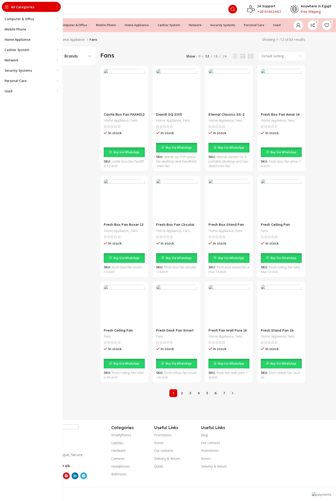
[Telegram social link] (83, 475)
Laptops (117, 443)
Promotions (163, 435)
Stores (159, 443)
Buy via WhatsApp (126, 152)
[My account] (298, 25)
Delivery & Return (167, 458)
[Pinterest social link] (66, 475)
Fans (134, 120)
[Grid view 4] (250, 56)
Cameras (118, 458)
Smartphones (121, 435)
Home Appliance (72, 39)
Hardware (118, 450)
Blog (204, 435)
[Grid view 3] (242, 56)
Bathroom (119, 474)
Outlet (158, 466)
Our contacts (163, 450)
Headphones (120, 466)
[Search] (232, 9)
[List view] (235, 56)
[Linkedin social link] (75, 475)
